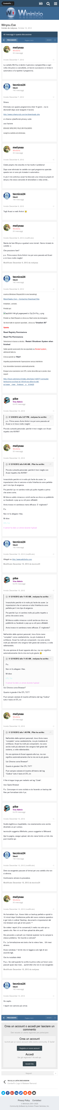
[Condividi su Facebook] (8, 1093)
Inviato (13, 59)
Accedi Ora (29, 1064)
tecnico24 (19, 85)
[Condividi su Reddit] (25, 1093)
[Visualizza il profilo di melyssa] (6, 49)
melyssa (13, 28)
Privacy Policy (24, 1100)
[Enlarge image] (26, 211)
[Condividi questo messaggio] (53, 59)
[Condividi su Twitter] (3, 1093)
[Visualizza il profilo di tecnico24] (6, 86)
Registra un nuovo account (29, 1048)
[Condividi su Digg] (16, 1093)
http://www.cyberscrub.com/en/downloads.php (21, 114)
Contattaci (36, 1100)
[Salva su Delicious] (21, 1093)
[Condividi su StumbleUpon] (30, 1093)
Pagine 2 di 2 (29, 40)
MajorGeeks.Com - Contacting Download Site (21, 299)
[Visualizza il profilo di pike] (6, 400)
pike (15, 399)
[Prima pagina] (3, 40)
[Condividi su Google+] (12, 1093)
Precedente (11, 40)
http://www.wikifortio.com (22, 559)
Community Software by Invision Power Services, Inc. (29, 1106)
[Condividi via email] (34, 1093)
